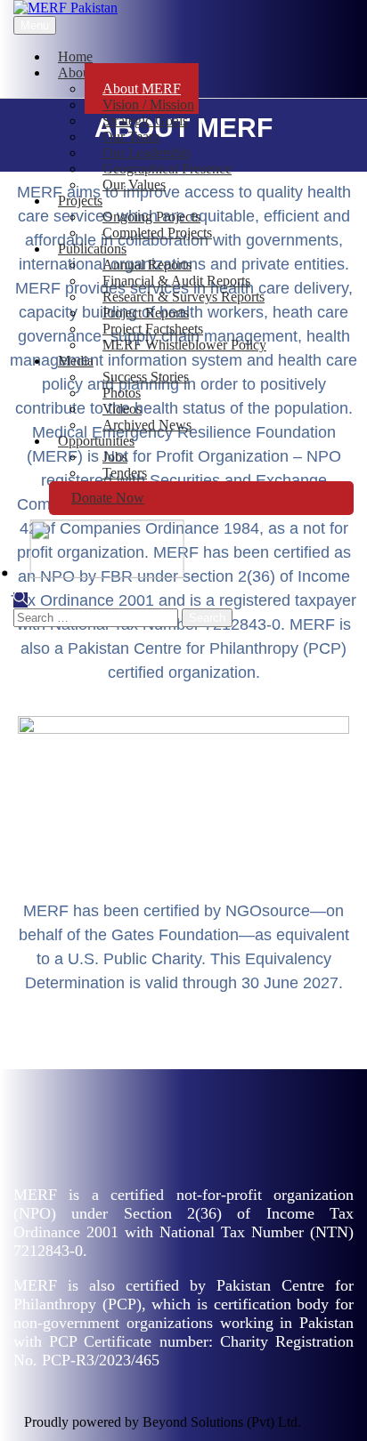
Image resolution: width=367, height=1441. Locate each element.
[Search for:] (97, 616)
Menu (34, 25)
